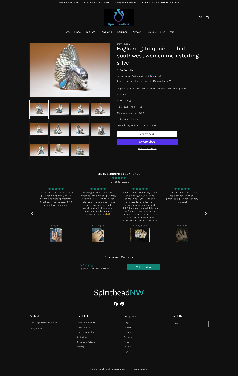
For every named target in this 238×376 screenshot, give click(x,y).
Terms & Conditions (86, 332)
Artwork (137, 31)
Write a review (143, 267)
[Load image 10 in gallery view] (59, 150)
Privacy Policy (83, 327)
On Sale (127, 347)
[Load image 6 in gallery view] (59, 129)
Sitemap (80, 347)
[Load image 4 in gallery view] (100, 109)
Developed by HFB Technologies (131, 369)
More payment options (147, 148)
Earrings (122, 31)
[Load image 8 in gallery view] (100, 129)
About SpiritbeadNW (86, 322)
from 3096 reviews (119, 182)
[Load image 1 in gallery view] (39, 109)
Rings (77, 31)
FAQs (126, 352)
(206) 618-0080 (37, 328)
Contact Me (82, 337)
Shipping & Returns (86, 342)
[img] (119, 178)
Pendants (106, 31)
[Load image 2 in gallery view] (59, 109)
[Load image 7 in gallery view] (80, 129)
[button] (200, 18)
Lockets (90, 31)
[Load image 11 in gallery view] (80, 150)
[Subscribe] (205, 324)
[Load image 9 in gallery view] (39, 150)
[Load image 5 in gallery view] (39, 129)
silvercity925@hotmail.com (44, 322)
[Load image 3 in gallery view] (80, 109)
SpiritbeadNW (106, 369)
